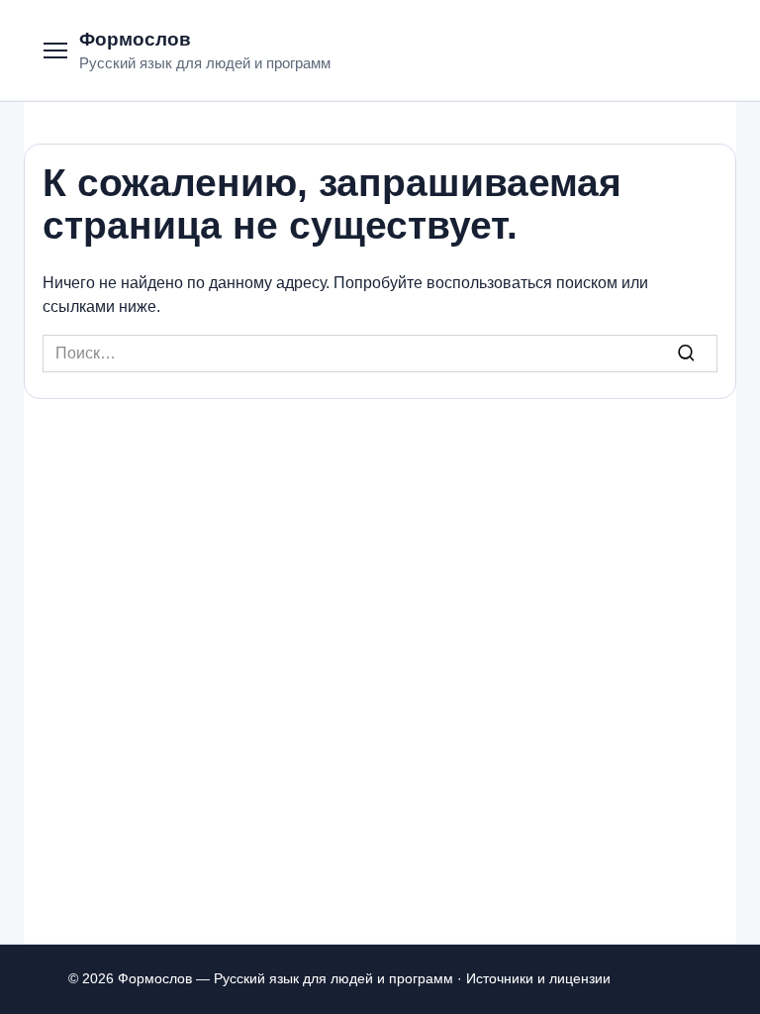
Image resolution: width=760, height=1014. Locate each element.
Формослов (135, 39)
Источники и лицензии (538, 978)
